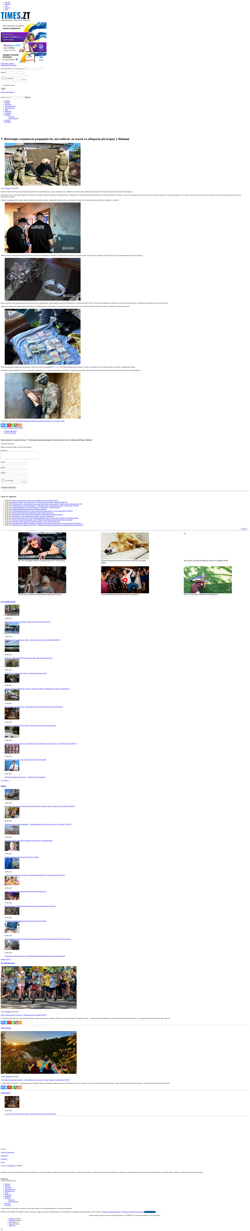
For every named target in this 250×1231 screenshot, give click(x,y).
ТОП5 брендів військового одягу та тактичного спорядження (26, 673)
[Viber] (16, 425)
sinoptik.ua (11, 1165)
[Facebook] (2, 425)
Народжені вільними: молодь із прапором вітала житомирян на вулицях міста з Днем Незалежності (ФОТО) (41, 743)
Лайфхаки (8, 111)
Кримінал (8, 113)
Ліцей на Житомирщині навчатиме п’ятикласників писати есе (33, 513)
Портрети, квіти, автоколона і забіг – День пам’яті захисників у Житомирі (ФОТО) (39, 502)
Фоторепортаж (10, 108)
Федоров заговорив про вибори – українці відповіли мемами (25, 777)
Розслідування (13, 118)
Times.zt (8, 188)
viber (6, 9)
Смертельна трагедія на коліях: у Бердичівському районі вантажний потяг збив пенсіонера (42, 520)
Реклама (7, 120)
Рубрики (7, 115)
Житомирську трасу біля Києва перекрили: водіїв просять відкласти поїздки (37, 514)
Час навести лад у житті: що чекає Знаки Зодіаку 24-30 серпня (25, 759)
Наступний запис (10, 433)
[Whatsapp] (12, 425)
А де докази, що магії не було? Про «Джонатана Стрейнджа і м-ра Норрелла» (30, 725)
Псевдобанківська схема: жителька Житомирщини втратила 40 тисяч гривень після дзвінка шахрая (45, 518)
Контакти (8, 122)
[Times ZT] (125, 17)
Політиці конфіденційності (111, 1212)
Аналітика (8, 104)
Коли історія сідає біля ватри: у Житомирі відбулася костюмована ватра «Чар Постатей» (34, 707)
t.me (6, 6)
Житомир (7, 428)
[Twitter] (6, 425)
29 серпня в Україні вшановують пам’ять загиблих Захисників (33, 516)
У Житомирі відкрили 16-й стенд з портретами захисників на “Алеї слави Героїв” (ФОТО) (42, 511)
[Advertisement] (125, 130)
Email (3, 467)
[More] (20, 425)
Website (3, 473)
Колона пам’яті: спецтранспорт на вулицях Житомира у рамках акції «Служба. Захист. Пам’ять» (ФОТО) (47, 504)
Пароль (3, 72)
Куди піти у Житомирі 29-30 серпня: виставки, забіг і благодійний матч (36, 521)
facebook (7, 2)
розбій (21, 428)
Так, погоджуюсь (150, 1212)
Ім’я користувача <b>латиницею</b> (13, 69)
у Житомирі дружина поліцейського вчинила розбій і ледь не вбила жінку (39, 421)
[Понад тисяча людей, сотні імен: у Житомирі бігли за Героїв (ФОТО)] (39, 1008)
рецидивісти (15, 428)
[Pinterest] (9, 425)
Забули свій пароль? (7, 92)
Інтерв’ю (12, 116)
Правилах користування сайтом (133, 1212)
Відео (6, 109)
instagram (8, 4)
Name (3, 462)
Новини (7, 102)
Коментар (4, 450)
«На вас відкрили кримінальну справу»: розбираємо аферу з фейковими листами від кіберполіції (37, 689)
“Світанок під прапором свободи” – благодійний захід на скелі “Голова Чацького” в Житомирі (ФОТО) (35, 1080)
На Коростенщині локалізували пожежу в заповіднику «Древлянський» (36, 507)
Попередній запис (11, 431)
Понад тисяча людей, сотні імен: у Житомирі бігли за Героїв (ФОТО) (35, 500)
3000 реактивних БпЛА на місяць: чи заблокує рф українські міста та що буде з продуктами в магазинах (46, 523)
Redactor (8, 1012)
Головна (7, 101)
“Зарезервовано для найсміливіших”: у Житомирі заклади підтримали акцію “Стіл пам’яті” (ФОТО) (45, 506)
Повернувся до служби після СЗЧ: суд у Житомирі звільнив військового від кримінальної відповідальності (47, 525)
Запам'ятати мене (9, 85)
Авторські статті (10, 106)
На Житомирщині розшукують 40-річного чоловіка (29, 509)
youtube (7, 7)
